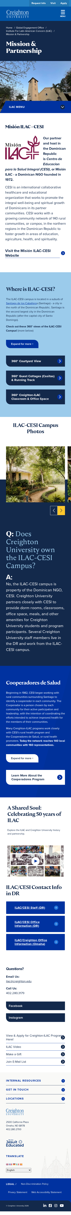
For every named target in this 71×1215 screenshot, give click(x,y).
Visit (53, 3)
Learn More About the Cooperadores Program (27, 777)
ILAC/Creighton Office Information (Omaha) (31, 942)
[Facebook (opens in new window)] (50, 1205)
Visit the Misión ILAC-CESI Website (28, 253)
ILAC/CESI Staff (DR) (30, 907)
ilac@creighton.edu (19, 981)
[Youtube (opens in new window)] (62, 1205)
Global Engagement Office (30, 27)
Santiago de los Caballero (21, 303)
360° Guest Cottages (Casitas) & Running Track (32, 378)
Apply (63, 3)
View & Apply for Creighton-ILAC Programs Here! (35, 1037)
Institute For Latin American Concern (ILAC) (29, 31)
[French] (11, 1165)
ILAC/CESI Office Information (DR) (27, 924)
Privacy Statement (17, 1192)
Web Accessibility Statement (46, 1192)
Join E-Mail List (16, 1061)
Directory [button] (32, 106)
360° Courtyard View (26, 361)
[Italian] (18, 1165)
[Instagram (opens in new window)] (56, 1205)
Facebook (15, 1006)
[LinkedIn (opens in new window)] (45, 1205)
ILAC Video (13, 1047)
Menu (62, 16)
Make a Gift (13, 1054)
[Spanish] (21, 1165)
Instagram (16, 1017)
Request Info (39, 3)
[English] (7, 1165)
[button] (22, 344)
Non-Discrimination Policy (34, 1184)
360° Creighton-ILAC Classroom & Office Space (30, 397)
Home (9, 27)
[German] (14, 1165)
